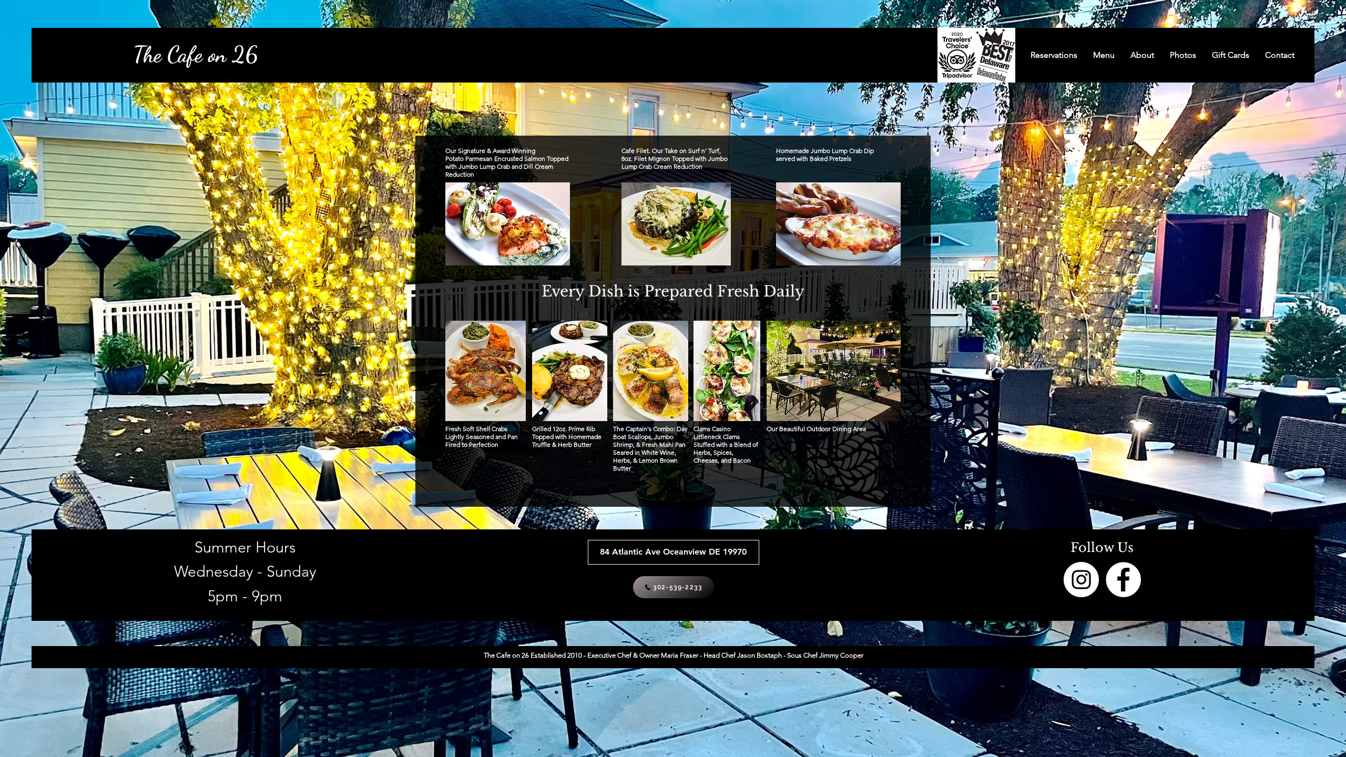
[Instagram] (1081, 579)
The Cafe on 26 (195, 54)
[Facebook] (1123, 579)
